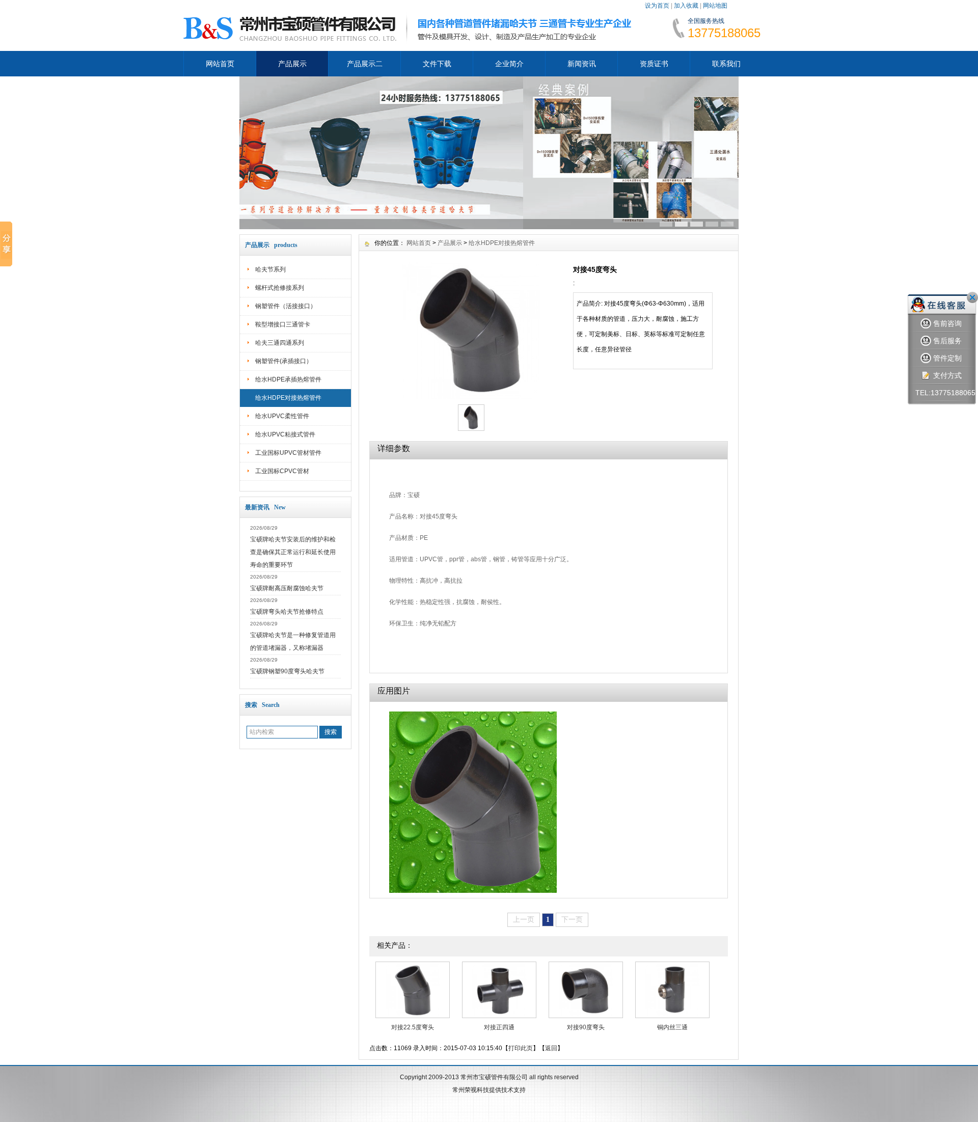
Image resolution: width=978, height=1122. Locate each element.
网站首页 (220, 64)
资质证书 (654, 64)
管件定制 (947, 358)
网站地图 (715, 5)
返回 (551, 1048)
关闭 (972, 297)
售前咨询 (947, 323)
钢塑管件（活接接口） (285, 306)
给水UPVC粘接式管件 (285, 434)
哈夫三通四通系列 (279, 342)
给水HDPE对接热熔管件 (288, 397)
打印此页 (520, 1048)
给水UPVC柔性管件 (282, 416)
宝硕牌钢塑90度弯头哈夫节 (287, 671)
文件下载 (437, 64)
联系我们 (726, 64)
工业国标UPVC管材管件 (288, 452)
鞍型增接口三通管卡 (282, 324)
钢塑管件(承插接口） (283, 361)
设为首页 (657, 5)
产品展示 (292, 64)
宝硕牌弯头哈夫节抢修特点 (286, 611)
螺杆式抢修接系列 (279, 287)
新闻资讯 (581, 64)
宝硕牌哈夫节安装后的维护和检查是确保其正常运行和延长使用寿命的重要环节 (293, 552)
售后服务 (947, 341)
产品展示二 (365, 64)
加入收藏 (686, 5)
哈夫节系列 (270, 269)
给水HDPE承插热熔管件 (288, 379)
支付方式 (947, 375)
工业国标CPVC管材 (282, 471)
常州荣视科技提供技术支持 (489, 1089)
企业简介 (509, 64)
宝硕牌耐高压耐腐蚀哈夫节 (286, 588)
